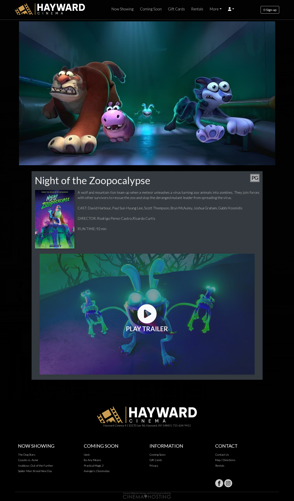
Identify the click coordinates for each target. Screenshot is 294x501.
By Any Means (92, 460)
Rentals (197, 9)
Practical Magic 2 (94, 465)
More (214, 9)
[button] (231, 9)
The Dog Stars (26, 454)
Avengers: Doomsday (97, 471)
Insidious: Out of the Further (35, 465)
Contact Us (222, 454)
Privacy (153, 465)
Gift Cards (176, 9)
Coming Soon (151, 9)
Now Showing (122, 9)
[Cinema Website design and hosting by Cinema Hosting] (147, 495)
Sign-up (271, 10)
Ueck (87, 454)
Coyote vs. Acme (28, 460)
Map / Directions (225, 460)
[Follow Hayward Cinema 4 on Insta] (228, 483)
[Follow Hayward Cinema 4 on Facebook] (219, 483)
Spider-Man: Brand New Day (35, 471)
